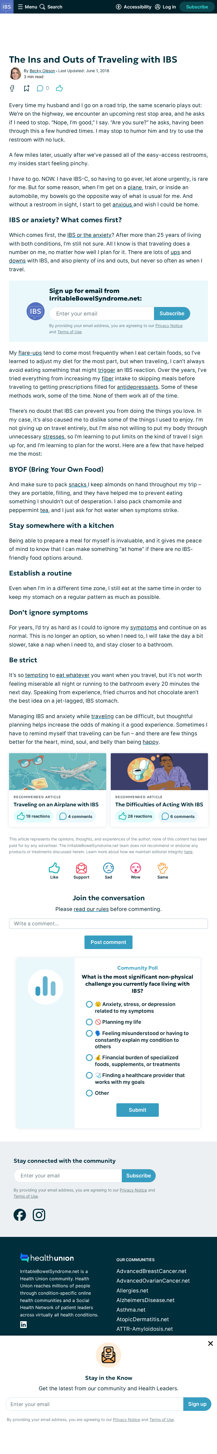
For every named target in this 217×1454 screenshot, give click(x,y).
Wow (132, 870)
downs (17, 260)
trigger (106, 370)
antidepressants (137, 387)
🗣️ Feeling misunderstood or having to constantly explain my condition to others (142, 1039)
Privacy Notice (126, 1419)
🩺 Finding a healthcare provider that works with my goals (140, 1078)
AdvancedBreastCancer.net (151, 1271)
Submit (137, 1110)
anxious (122, 204)
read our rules (91, 909)
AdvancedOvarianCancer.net (153, 1281)
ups (175, 252)
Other (102, 1093)
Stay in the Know (108, 1378)
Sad (104, 870)
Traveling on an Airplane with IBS (56, 804)
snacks (78, 484)
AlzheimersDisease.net (145, 1300)
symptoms (143, 627)
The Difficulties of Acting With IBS (159, 804)
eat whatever (73, 675)
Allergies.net (132, 1290)
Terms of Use (161, 1419)
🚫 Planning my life (118, 1022)
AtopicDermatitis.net (142, 1319)
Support (79, 870)
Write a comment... (36, 923)
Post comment (108, 942)
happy (151, 742)
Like (50, 870)
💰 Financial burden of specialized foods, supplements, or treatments (137, 1060)
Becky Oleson (42, 70)
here (188, 851)
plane (135, 187)
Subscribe (197, 7)
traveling (102, 716)
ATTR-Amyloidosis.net (144, 1329)
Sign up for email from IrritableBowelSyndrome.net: (95, 294)
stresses (53, 436)
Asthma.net (131, 1310)
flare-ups (30, 353)
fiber (108, 378)
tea (44, 510)
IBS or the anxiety (89, 235)
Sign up (197, 1404)
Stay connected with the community (65, 1160)
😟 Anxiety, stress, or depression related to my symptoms (135, 1007)
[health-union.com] (47, 1259)
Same (159, 870)
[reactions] (59, 88)
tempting (36, 675)
